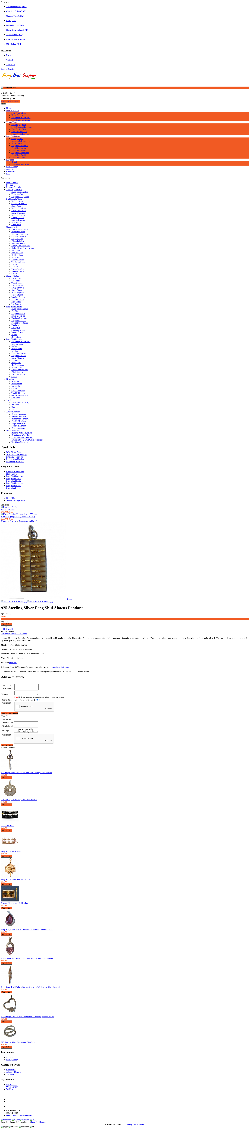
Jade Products (17, 253)
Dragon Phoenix (18, 313)
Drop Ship (15, 162)
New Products (12, 182)
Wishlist (9, 60)
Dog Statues (16, 302)
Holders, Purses (17, 255)
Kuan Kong (16, 206)
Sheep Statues (17, 295)
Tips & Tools (11, 122)
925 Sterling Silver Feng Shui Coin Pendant (19, 800)
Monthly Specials (13, 187)
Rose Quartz (16, 384)
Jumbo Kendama (13, 412)
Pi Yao (14, 334)
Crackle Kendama (18, 421)
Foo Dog (15, 325)
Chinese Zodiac (12, 276)
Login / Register (7, 69)
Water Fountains (13, 430)
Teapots (14, 267)
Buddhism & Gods (14, 199)
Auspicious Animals (19, 309)
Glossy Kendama (18, 414)
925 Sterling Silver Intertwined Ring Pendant (19, 1042)
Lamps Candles (17, 217)
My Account (11, 55)
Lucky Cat (15, 327)
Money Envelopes (18, 113)
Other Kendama (18, 428)
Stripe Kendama (18, 423)
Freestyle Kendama (19, 426)
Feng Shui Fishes (18, 320)
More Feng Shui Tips (20, 134)
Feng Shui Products (14, 339)
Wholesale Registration (20, 164)
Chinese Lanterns (18, 236)
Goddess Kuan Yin (19, 203)
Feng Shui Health (18, 150)
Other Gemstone (18, 391)
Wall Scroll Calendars (20, 229)
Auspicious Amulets (19, 192)
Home (8, 108)
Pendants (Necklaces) (20, 402)
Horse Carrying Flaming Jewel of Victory (18, 516)
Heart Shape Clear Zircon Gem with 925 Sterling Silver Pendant (27, 1017)
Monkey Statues (18, 297)
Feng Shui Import (38, 1122)
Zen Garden (16, 225)
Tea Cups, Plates (18, 262)
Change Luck (17, 138)
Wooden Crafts (17, 271)
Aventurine (16, 386)
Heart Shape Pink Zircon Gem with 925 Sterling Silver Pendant (27, 958)
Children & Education (20, 141)
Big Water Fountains (19, 442)
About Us (10, 169)
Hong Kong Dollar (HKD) (17, 30)
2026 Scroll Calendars (20, 120)
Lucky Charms (17, 358)
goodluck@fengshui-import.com (19, 1115)
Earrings (14, 407)
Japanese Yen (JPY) (14, 35)
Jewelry (9, 400)
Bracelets (15, 405)
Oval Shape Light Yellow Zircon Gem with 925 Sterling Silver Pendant (30, 987)
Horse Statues (17, 115)
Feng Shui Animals (14, 306)
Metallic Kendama (19, 416)
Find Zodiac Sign (18, 129)
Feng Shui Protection (20, 153)
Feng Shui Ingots (18, 353)
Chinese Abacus (7, 825)
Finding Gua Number (15, 459)
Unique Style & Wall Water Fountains (27, 440)
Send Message (7, 745)
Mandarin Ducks (18, 330)
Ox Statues (15, 281)
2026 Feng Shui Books (20, 117)
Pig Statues (16, 304)
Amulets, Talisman (14, 189)
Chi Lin (14, 311)
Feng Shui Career (18, 148)
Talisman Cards (17, 194)
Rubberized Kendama (20, 419)
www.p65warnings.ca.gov (59, 667)
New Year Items (12, 110)
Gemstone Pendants (19, 395)
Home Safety (16, 143)
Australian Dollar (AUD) (16, 6)
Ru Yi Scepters (17, 365)
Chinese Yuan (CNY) (15, 16)
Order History (12, 1087)
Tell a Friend (21, 634)
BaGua (14, 346)
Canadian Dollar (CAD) (16, 11)
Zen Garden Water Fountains (23, 435)
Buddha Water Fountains (21, 433)
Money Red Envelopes (20, 246)
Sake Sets (15, 257)
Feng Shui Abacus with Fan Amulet (15, 879)
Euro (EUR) (11, 20)
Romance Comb (7, 509)
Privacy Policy (12, 167)
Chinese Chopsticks (19, 234)
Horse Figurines (18, 292)
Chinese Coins (17, 344)
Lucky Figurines (18, 213)
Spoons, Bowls (17, 260)
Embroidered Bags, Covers (22, 248)
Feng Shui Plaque (18, 356)
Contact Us (10, 171)
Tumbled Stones (18, 393)
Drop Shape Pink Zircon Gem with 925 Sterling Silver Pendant (27, 929)
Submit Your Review (9, 713)
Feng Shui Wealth (18, 155)
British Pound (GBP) (15, 25)
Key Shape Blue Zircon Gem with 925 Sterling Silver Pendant (26, 773)
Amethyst (15, 381)
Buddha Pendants (18, 208)
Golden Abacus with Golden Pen (14, 903)
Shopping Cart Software (134, 1124)
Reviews (12, 634)
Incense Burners (18, 220)
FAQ (8, 174)
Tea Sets (14, 264)
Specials (9, 185)
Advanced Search (13, 1072)
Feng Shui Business (19, 146)
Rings (13, 409)
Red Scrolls (16, 363)
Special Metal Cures (19, 370)
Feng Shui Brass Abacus (11, 851)
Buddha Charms (18, 215)
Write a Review (7, 631)
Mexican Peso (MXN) (15, 39)
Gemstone (10, 379)
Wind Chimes (17, 372)
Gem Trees (15, 398)
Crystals (14, 351)
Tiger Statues (16, 283)
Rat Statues (16, 278)
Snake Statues (17, 290)
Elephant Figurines (19, 318)
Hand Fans (15, 250)
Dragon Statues (17, 288)
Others (14, 274)
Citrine (14, 388)
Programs (10, 160)
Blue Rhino (16, 337)
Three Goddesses (18, 210)
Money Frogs (17, 332)
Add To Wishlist (7, 629)
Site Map (10, 1074)
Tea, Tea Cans (17, 239)
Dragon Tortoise (18, 316)
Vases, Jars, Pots (18, 269)
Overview (5, 634)
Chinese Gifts (11, 227)
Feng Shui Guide (13, 136)
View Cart (10, 64)
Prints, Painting (17, 241)
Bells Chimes (16, 348)
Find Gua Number (19, 131)
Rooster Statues (17, 299)
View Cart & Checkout (10, 101)
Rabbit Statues (17, 285)
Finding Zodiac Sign (14, 457)
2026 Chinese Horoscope (21, 127)
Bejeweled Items (18, 232)
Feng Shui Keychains (20, 196)
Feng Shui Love (18, 157)
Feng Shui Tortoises (19, 323)
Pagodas (14, 360)
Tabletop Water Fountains (22, 437)
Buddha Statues (17, 201)
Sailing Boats (16, 367)
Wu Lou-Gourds (18, 374)
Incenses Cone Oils (19, 222)
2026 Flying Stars (18, 124)
